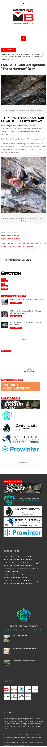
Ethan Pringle (12, 57)
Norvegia (29, 57)
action (21, 54)
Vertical (11, 59)
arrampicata (29, 54)
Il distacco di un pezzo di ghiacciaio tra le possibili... (27, 299)
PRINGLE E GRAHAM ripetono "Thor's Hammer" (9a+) (23, 67)
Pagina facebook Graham (10, 239)
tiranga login (10, 569)
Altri (3, 278)
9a (17, 54)
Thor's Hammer (37, 57)
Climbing (4, 54)
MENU (23, 3)
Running (4, 281)
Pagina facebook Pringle (10, 236)
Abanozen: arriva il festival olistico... (24, 648)
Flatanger (21, 57)
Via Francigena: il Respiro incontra (24, 660)
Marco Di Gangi (11, 581)
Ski (3, 283)
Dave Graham (18, 126)
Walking (4, 288)
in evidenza (12, 54)
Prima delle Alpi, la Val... (20, 635)
